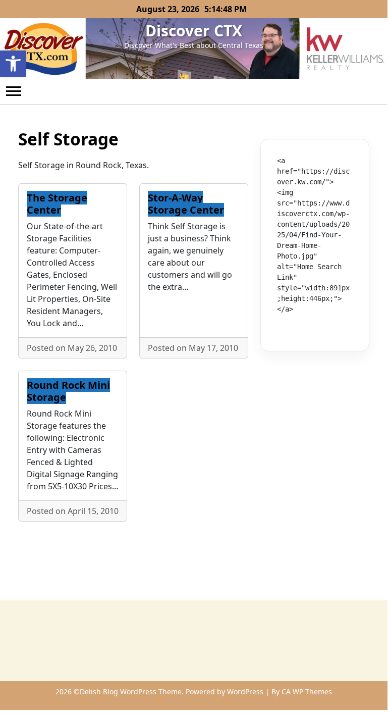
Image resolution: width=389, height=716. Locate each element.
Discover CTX (193, 30)
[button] (13, 63)
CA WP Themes (307, 691)
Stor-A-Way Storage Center (186, 204)
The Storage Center (57, 204)
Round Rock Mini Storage (68, 391)
